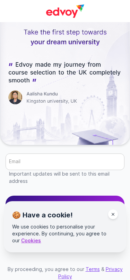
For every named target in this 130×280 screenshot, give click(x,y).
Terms (93, 269)
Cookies (31, 240)
